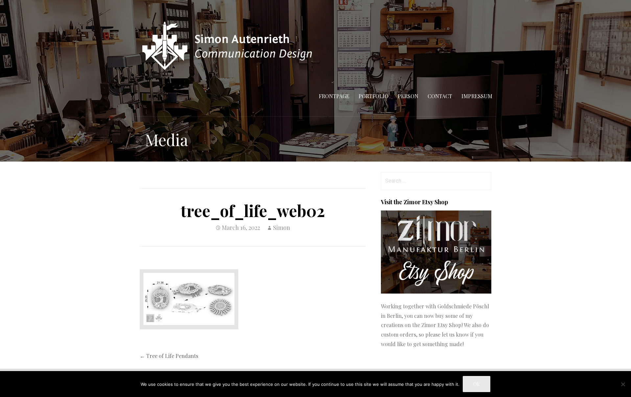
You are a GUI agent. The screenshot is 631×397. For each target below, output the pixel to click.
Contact (440, 96)
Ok (476, 384)
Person (408, 96)
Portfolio (373, 96)
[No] (622, 384)
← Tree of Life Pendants (169, 355)
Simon (281, 228)
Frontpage (334, 96)
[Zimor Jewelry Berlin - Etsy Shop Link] (436, 291)
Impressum (476, 96)
